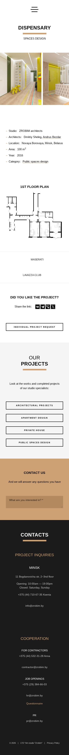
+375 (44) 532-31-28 (31, 656)
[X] (53, 307)
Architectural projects (34, 405)
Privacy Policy (53, 743)
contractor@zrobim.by (34, 667)
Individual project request (34, 327)
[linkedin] (54, 621)
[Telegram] (42, 307)
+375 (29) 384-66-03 (34, 684)
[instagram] (15, 621)
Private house (34, 430)
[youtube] (28, 621)
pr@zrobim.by (34, 721)
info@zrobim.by (34, 605)
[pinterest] (48, 621)
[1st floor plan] (34, 215)
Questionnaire (34, 703)
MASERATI (37, 259)
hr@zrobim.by (34, 695)
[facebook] (35, 621)
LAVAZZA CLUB (32, 275)
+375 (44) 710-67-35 (30, 594)
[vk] (41, 621)
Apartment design (34, 418)
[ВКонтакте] (37, 307)
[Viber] (48, 307)
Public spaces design (34, 442)
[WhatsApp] (35, 600)
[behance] (21, 621)
